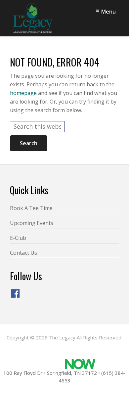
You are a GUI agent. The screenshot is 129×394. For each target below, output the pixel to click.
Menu (108, 11)
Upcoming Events (31, 223)
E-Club (18, 237)
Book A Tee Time (31, 208)
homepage (23, 93)
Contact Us (23, 252)
